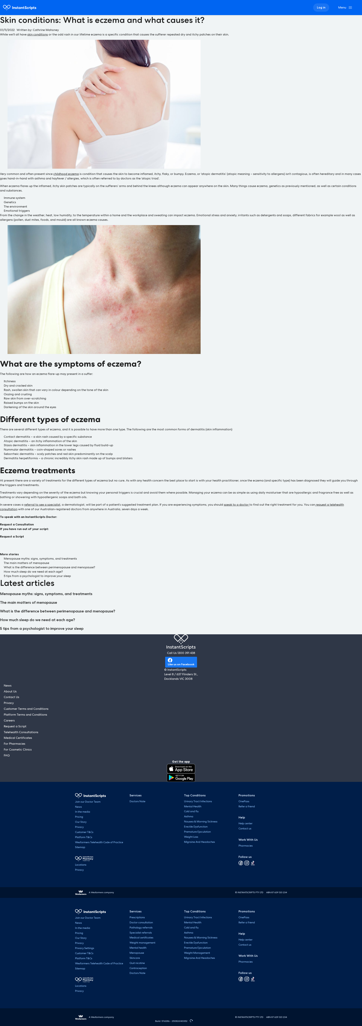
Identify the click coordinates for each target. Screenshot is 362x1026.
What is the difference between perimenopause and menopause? (49, 567)
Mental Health (192, 806)
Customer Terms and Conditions (26, 709)
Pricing (79, 816)
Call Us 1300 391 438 (181, 653)
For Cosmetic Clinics (18, 749)
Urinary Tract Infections (198, 801)
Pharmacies (246, 845)
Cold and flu (191, 811)
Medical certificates (141, 937)
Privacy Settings (84, 948)
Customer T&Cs (84, 832)
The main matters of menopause (26, 563)
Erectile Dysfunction (196, 826)
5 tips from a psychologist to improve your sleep (38, 576)
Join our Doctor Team (87, 801)
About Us (10, 691)
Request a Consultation (17, 524)
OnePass (244, 801)
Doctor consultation (141, 922)
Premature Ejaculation (197, 831)
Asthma (188, 816)
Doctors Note (137, 801)
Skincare (135, 958)
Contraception (138, 968)
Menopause (137, 952)
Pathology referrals (141, 927)
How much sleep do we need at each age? (33, 572)
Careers (9, 720)
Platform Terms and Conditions (25, 715)
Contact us (245, 828)
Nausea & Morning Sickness (200, 821)
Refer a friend (247, 806)
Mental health (138, 947)
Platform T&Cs (83, 837)
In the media (82, 811)
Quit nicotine (137, 963)
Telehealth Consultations (21, 732)
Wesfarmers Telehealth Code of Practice (99, 842)
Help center (245, 823)
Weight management (142, 942)
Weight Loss (191, 836)
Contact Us (11, 697)
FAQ (7, 755)
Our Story (81, 822)
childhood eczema (66, 174)
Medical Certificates (18, 738)
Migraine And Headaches (199, 842)
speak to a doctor (236, 505)
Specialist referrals (141, 932)
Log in (321, 7)
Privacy (9, 703)
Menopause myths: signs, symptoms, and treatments (40, 559)
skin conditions (37, 34)
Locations (80, 864)
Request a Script (12, 536)
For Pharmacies (14, 744)
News (8, 686)
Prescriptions (137, 917)
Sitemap (80, 847)
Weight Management (197, 952)
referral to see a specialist (42, 505)
